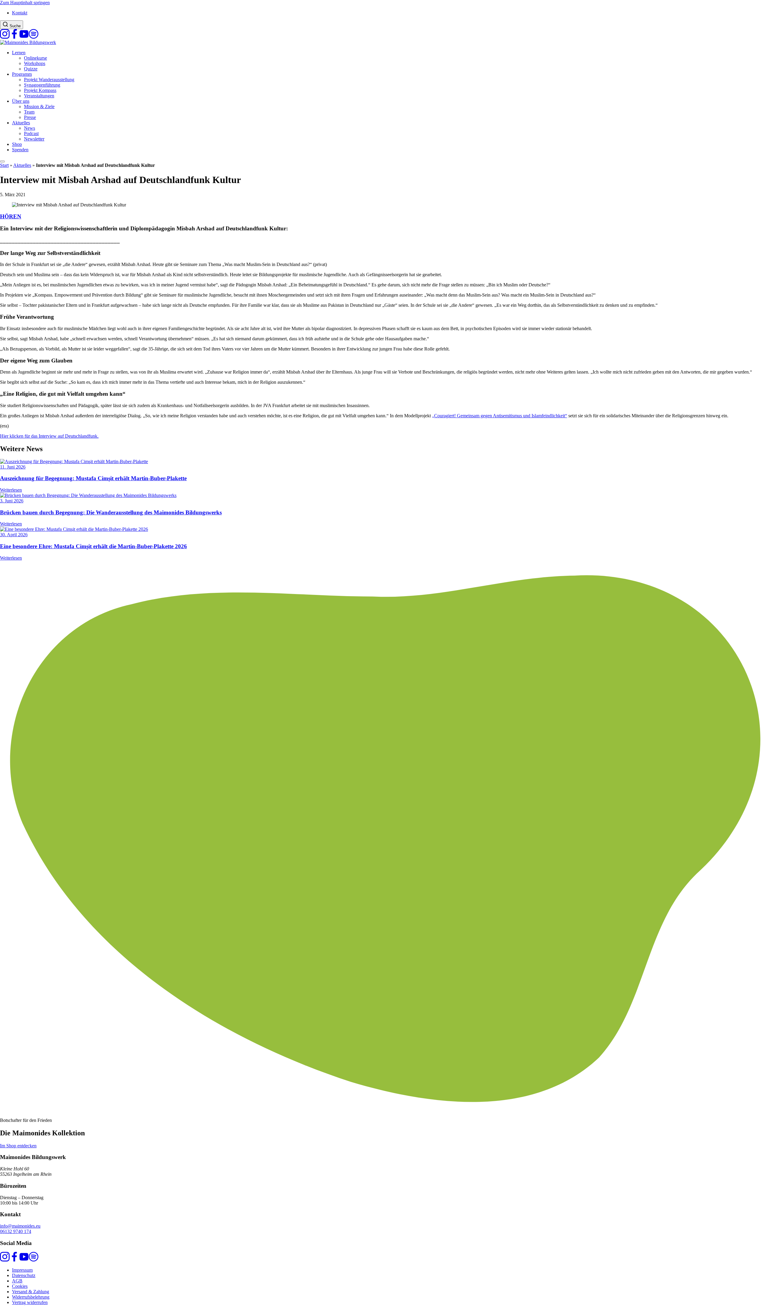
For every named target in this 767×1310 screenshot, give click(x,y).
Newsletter (34, 138)
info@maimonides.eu (20, 1226)
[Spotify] (33, 37)
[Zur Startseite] (28, 42)
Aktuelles (21, 122)
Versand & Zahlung (30, 1291)
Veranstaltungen (39, 95)
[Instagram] (5, 37)
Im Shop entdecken (18, 1145)
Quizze (30, 68)
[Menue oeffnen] (2, 161)
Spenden (20, 149)
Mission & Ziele (39, 106)
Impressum (22, 1270)
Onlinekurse (35, 58)
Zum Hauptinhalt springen (25, 2)
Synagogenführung (42, 84)
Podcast (31, 133)
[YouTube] (24, 37)
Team (29, 111)
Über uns (20, 101)
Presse (30, 117)
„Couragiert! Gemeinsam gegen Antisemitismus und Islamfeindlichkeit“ (499, 415)
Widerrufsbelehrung (30, 1297)
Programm (22, 74)
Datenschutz (23, 1275)
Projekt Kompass (40, 90)
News (29, 128)
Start (4, 165)
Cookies (20, 1286)
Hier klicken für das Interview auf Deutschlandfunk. (49, 436)
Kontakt (19, 12)
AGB (17, 1280)
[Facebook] (14, 37)
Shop (17, 144)
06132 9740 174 (15, 1231)
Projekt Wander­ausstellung (49, 79)
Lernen (18, 52)
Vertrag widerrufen (30, 1302)
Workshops (34, 63)
